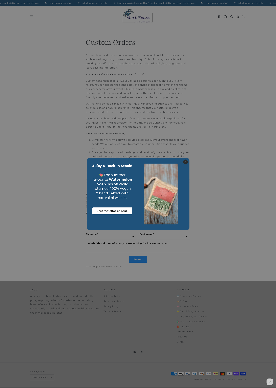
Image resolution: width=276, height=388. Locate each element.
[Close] (185, 162)
